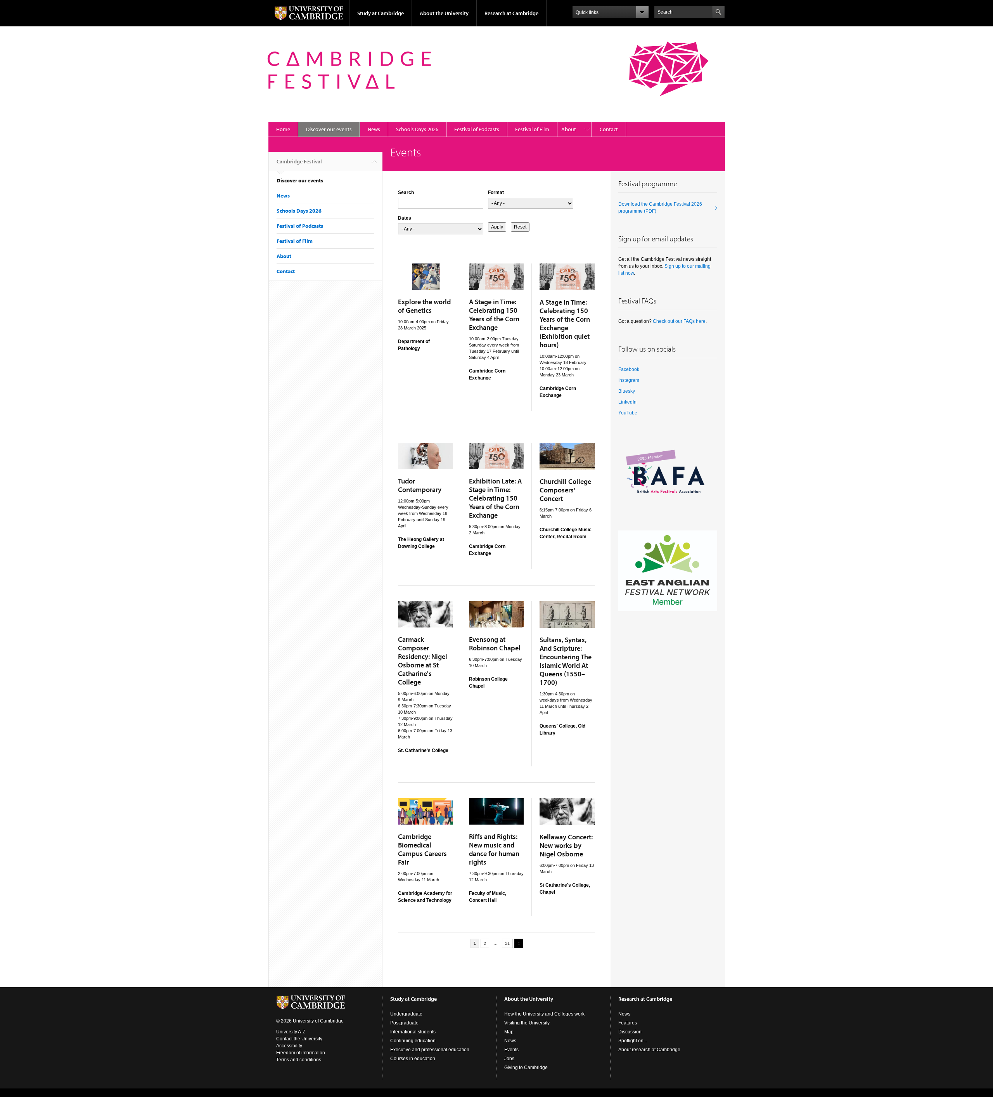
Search (406, 192)
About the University (444, 13)
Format (496, 192)
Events (511, 1049)
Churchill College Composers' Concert (565, 490)
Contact (609, 129)
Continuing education (413, 1040)
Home (283, 129)
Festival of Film (532, 129)
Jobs (509, 1058)
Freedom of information (300, 1052)
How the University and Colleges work (544, 1014)
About (568, 129)
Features (627, 1023)
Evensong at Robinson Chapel (495, 643)
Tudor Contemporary (419, 485)
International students (413, 1032)
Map (509, 1032)
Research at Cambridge (511, 13)
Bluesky (626, 391)
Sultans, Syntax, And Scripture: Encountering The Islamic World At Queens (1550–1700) (566, 661)
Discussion (630, 1032)
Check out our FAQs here (679, 321)
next (518, 943)
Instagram (628, 380)
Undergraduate (406, 1014)
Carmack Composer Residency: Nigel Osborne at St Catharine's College (422, 660)
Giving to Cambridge (526, 1067)
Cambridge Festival (299, 161)
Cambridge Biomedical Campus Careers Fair (422, 849)
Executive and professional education (429, 1049)
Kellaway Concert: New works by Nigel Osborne (566, 845)
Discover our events (329, 129)
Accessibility (289, 1045)
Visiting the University (527, 1023)
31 (507, 943)
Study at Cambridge (380, 13)
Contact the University (299, 1039)
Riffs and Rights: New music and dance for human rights (494, 849)
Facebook (628, 369)
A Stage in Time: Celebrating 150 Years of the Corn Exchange (494, 314)
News (374, 129)
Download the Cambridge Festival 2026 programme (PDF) (660, 207)
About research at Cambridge (649, 1049)
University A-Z (290, 1032)
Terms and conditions (298, 1059)
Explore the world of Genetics (424, 306)
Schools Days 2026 (417, 129)
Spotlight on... (632, 1040)
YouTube (627, 413)
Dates (404, 218)
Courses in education (412, 1058)
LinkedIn (627, 402)
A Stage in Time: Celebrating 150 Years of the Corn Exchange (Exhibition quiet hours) (565, 323)
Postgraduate (404, 1023)
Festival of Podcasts (476, 129)
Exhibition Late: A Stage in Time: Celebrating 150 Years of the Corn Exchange (495, 498)
